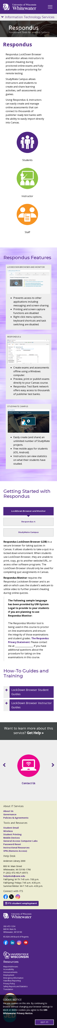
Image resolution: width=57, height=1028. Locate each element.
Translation (8, 989)
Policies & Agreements (15, 817)
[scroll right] (52, 765)
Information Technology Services (29, 17)
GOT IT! (44, 1022)
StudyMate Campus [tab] (28, 532)
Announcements (10, 972)
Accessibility (8, 969)
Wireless (8, 831)
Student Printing (12, 834)
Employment (8, 975)
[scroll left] (5, 765)
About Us (8, 811)
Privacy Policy (9, 983)
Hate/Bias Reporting (12, 980)
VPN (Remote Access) (15, 850)
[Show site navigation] (3, 17)
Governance (9, 814)
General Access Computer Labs (20, 840)
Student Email (11, 827)
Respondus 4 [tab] (28, 522)
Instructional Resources (16, 847)
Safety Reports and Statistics (15, 986)
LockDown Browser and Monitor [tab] (28, 511)
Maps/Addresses (10, 966)
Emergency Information (13, 978)
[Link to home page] (19, 7)
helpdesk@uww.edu (14, 876)
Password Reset (12, 844)
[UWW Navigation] (50, 7)
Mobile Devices (11, 837)
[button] (28, 692)
